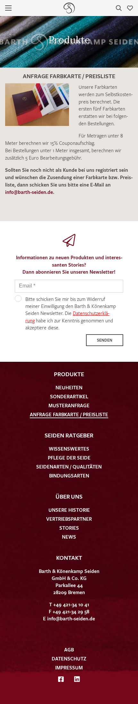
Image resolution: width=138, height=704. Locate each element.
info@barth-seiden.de (29, 192)
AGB (69, 649)
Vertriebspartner (69, 519)
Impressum (69, 667)
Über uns (69, 496)
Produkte (69, 374)
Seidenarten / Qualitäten (69, 466)
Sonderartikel (69, 396)
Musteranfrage (69, 405)
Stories (69, 528)
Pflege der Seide (69, 457)
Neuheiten (69, 387)
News (69, 537)
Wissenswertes (69, 448)
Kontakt (69, 557)
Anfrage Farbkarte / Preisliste (69, 414)
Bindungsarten (69, 475)
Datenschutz (69, 658)
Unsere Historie (69, 510)
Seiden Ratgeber (69, 435)
